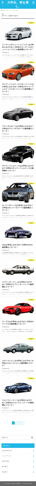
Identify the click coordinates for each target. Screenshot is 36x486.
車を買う (5, 472)
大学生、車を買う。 (18, 4)
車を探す (5, 466)
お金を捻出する (7, 450)
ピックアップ (6, 456)
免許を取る (5, 461)
